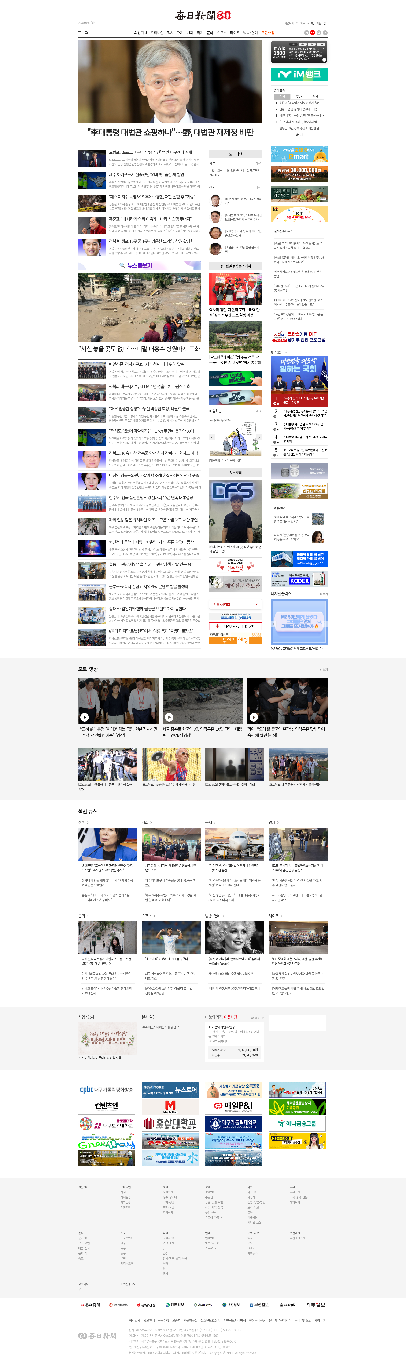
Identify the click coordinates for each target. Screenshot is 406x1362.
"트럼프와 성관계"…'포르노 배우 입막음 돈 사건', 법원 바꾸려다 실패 (298, 316)
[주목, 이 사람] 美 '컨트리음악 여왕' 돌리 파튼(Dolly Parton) (234, 961)
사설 (123, 1192)
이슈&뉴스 (280, 508)
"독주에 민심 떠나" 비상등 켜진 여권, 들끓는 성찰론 (304, 400)
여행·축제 (168, 1243)
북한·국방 (168, 1207)
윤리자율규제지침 (280, 1320)
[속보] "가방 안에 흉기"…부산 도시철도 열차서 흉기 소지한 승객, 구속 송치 (298, 245)
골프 (123, 1258)
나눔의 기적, (221, 1017)
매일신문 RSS (128, 1283)
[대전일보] (231, 1305)
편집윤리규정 (257, 1320)
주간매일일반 (297, 1237)
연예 (207, 1232)
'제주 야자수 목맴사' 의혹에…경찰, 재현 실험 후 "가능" (152, 197)
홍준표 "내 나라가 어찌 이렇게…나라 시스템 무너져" (150, 219)
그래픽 (251, 1248)
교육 (249, 1212)
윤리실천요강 (303, 1320)
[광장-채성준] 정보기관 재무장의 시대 (243, 201)
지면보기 (289, 23)
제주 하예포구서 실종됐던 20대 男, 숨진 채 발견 (146, 174)
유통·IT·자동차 (213, 1217)
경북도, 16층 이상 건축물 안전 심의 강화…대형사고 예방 (153, 453)
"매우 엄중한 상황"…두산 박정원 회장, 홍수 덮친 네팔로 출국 (297, 882)
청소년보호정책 (210, 1320)
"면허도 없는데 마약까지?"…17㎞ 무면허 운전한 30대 (151, 431)
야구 (123, 1243)
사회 (190, 32)
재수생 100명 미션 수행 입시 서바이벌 (231, 973)
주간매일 (267, 32)
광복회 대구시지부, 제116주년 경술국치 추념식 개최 (150, 386)
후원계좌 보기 (257, 1018)
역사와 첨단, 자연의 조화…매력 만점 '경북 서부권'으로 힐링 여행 (234, 312)
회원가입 (321, 23)
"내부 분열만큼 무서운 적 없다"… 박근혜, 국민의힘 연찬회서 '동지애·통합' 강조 (305, 413)
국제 (200, 32)
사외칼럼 (126, 1202)
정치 (170, 32)
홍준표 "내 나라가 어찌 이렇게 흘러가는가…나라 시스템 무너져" (316, 103)
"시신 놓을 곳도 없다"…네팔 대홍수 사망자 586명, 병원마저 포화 (234, 897)
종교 (80, 1258)
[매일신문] (90, 1305)
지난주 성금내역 (219, 1041)
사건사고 (252, 1197)
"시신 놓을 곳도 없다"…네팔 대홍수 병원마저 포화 (139, 348)
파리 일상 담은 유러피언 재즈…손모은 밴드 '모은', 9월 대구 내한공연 (108, 961)
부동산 (209, 1197)
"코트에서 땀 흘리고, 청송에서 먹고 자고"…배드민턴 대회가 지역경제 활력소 (322, 122)
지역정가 (168, 1212)
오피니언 (157, 32)
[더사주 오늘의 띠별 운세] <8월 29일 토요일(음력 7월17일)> (298, 990)
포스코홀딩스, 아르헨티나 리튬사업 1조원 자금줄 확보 (297, 897)
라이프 (235, 32)
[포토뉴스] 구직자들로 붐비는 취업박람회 (230, 784)
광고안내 (149, 1320)
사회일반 (252, 1192)
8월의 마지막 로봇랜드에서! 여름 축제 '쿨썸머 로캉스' (151, 631)
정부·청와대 (170, 1197)
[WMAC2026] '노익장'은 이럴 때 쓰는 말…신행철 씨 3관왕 (170, 990)
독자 (165, 1263)
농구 (123, 1253)
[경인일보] (175, 1305)
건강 (165, 1253)
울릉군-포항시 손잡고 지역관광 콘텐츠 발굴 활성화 (148, 586)
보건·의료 (253, 1207)
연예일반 (210, 1237)
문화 (210, 32)
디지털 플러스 (281, 593)
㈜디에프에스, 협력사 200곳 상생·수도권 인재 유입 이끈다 (235, 549)
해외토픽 (295, 1202)
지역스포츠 (127, 1263)
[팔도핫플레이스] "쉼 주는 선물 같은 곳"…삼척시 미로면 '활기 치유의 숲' (235, 362)
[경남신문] (146, 1305)
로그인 (310, 23)
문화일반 (83, 1237)
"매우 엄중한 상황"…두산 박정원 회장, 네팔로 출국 (149, 408)
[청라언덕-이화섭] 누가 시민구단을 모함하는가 (243, 233)
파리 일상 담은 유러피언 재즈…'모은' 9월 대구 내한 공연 (153, 520)
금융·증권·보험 (214, 1202)
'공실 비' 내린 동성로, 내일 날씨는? (291, 648)
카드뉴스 (252, 1253)
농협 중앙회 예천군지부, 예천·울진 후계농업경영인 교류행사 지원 (297, 961)
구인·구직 (211, 1212)
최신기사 (140, 32)
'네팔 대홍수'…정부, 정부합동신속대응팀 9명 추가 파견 (310, 115)
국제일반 (295, 1192)
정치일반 (168, 1192)
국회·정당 (168, 1202)
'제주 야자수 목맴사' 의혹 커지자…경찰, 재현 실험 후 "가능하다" (170, 897)
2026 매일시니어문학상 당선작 (160, 1027)
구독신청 (163, 1320)
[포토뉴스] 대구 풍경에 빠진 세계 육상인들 (294, 784)
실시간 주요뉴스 (283, 231)
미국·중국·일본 (298, 1197)
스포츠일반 (127, 1237)
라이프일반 (169, 1237)
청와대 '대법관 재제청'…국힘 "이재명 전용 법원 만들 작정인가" (107, 882)
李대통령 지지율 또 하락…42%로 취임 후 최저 (305, 439)
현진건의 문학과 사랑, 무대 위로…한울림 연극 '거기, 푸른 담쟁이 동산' (106, 975)
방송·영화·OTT (214, 1243)
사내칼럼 (126, 1197)
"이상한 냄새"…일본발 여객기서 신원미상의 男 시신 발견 (233, 867)
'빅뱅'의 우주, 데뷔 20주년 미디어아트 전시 (234, 988)
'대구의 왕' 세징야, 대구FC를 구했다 (166, 959)
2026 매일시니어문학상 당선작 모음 (99, 1057)
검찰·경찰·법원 (256, 1202)
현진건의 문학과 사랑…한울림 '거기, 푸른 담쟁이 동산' (152, 542)
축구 (123, 1248)
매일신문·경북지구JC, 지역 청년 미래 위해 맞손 (146, 364)
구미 (80, 1288)
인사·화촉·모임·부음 (175, 1258)
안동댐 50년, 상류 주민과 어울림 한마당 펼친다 (305, 128)
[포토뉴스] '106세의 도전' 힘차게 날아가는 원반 (170, 784)
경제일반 (210, 1192)
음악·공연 (84, 1243)
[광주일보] (203, 1305)
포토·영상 (253, 1232)
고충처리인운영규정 (184, 1320)
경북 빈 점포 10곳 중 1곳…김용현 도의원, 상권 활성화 (151, 241)
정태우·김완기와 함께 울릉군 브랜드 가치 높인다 (147, 609)
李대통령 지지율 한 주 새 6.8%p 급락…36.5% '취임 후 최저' (303, 426)
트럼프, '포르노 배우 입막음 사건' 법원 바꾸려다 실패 (150, 152)
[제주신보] (316, 1305)
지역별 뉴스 (254, 1222)
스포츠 (221, 32)
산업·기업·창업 (214, 1207)
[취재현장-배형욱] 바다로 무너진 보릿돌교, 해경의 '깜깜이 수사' (243, 217)
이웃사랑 (252, 1217)
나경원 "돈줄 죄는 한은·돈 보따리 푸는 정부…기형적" (291, 537)
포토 (249, 1243)
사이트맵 (320, 1320)
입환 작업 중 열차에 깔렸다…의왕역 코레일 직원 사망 (309, 109)
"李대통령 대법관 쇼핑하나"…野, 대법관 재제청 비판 (170, 132)
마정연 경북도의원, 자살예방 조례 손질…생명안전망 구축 (154, 475)
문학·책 (82, 1253)
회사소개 (134, 1320)
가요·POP (210, 1248)
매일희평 (126, 1207)
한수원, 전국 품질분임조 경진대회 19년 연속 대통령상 (151, 497)
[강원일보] (118, 1305)
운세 (165, 1273)
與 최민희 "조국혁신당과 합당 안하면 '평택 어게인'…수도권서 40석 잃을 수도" (298, 302)
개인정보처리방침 (234, 1320)
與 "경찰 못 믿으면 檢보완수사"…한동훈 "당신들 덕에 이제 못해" (305, 452)
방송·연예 (250, 32)
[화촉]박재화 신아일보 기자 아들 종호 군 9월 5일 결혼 (297, 975)
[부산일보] (259, 1305)
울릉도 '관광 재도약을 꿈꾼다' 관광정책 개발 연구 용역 (151, 564)
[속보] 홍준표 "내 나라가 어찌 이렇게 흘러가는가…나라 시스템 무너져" (299, 259)
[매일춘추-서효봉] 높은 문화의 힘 (242, 249)
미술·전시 (84, 1248)
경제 (180, 32)
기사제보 (300, 23)
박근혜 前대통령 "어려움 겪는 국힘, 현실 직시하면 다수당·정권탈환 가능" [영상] (117, 732)
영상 (249, 1237)
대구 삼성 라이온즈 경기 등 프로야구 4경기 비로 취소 (170, 975)
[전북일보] (287, 1305)
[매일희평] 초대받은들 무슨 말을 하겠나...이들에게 (235, 460)
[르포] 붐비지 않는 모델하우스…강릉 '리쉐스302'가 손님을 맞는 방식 (297, 867)
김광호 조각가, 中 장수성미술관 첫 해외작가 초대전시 (107, 990)
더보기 (259, 163)
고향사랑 (83, 1283)
